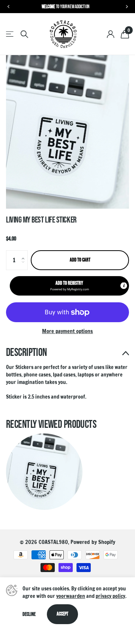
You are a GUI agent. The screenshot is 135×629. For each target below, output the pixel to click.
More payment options (67, 331)
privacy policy (110, 596)
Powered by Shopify (92, 542)
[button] (25, 253)
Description (26, 352)
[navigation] (8, 6)
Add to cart (80, 260)
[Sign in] (110, 34)
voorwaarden (70, 596)
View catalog (10, 34)
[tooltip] (123, 285)
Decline (29, 614)
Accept (62, 614)
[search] (24, 34)
